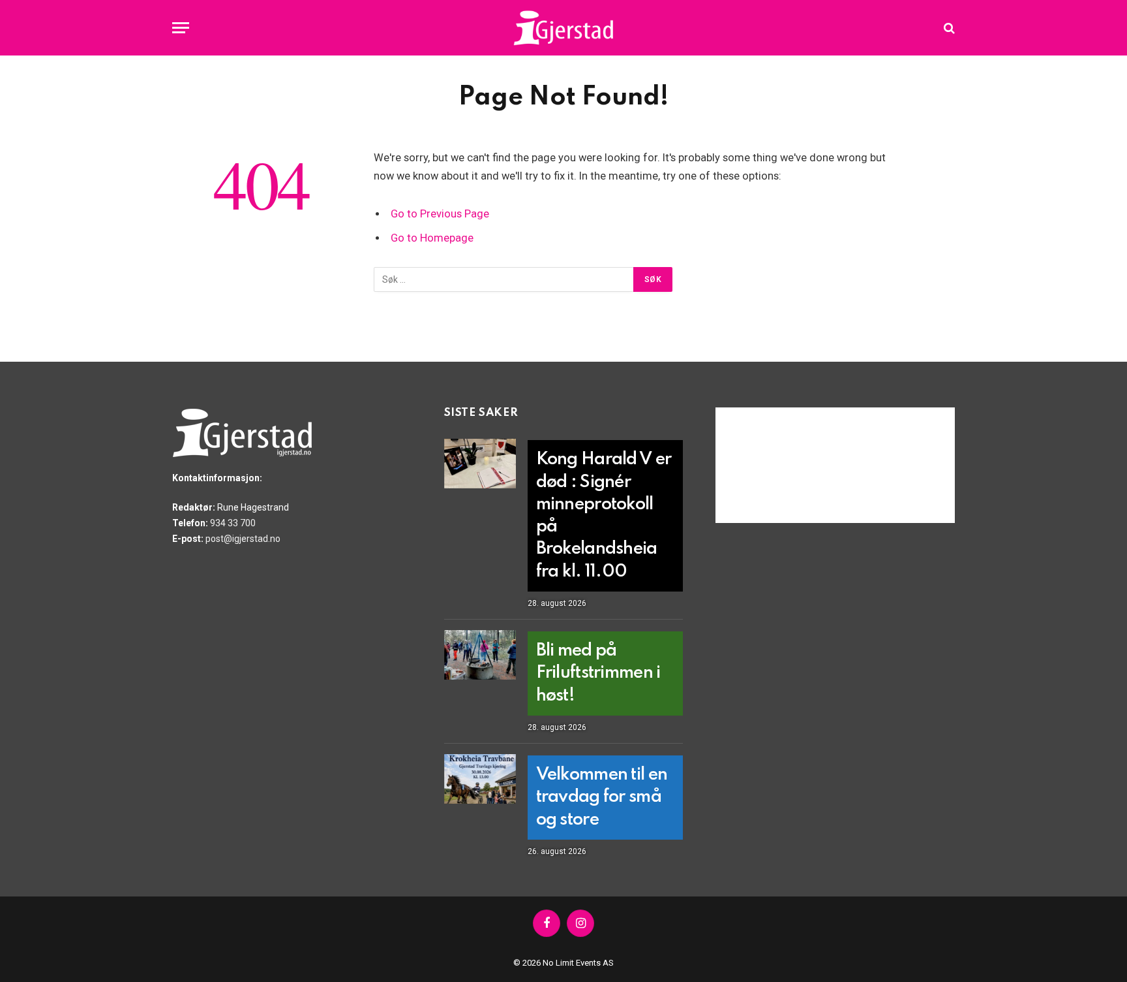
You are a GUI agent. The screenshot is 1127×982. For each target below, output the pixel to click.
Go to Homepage (432, 238)
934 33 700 (233, 523)
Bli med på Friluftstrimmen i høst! (598, 673)
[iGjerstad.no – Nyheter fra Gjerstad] (563, 27)
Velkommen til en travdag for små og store (601, 797)
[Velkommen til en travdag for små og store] (480, 779)
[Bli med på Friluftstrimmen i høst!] (480, 655)
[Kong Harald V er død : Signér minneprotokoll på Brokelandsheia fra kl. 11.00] (480, 463)
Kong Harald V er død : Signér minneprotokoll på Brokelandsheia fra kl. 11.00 (603, 515)
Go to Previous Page (440, 214)
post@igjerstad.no (242, 538)
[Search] (948, 27)
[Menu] (180, 27)
